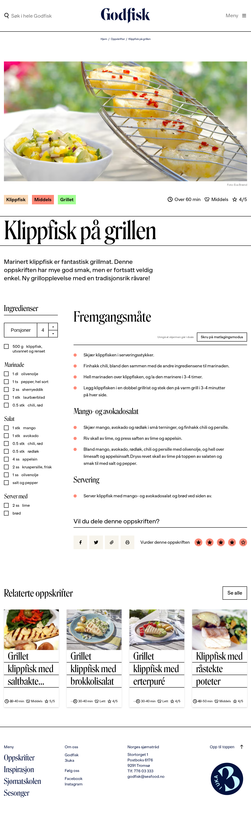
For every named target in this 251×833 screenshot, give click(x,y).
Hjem (104, 39)
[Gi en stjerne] (198, 542)
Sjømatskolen (22, 781)
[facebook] (80, 542)
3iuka (69, 760)
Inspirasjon (19, 769)
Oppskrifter (118, 39)
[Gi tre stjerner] (221, 542)
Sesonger (16, 793)
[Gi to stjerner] (210, 542)
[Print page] (127, 542)
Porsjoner (21, 330)
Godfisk (72, 755)
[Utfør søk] (6, 15)
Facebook (74, 778)
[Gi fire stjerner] (232, 542)
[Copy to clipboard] (112, 542)
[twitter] (96, 542)
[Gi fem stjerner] (243, 542)
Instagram (74, 784)
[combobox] (43, 16)
